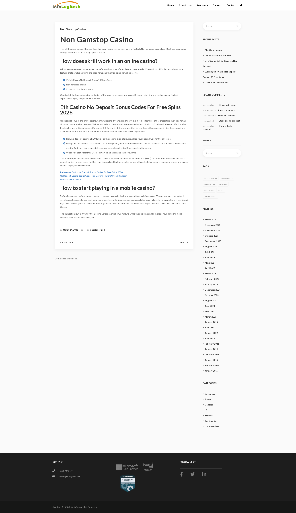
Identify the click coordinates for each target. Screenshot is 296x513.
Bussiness (210, 394)
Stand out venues (227, 105)
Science (209, 415)
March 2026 (210, 219)
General (209, 404)
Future (208, 399)
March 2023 (210, 317)
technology (210, 196)
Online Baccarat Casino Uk (218, 55)
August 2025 (211, 246)
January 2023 (211, 322)
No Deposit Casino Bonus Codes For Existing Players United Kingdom (93, 175)
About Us (184, 5)
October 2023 (212, 295)
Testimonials (211, 421)
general (223, 184)
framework (209, 184)
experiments (226, 178)
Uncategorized (212, 426)
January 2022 (211, 333)
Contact (231, 5)
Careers (217, 5)
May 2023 (209, 311)
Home (170, 5)
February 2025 (212, 279)
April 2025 (210, 268)
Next (183, 242)
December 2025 (212, 225)
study (221, 190)
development (210, 178)
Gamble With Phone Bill (216, 82)
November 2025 (212, 230)
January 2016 (211, 360)
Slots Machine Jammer (71, 179)
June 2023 (210, 306)
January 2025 (211, 284)
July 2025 (209, 252)
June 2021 (210, 338)
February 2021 (212, 344)
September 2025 (213, 241)
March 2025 (210, 273)
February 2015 (212, 365)
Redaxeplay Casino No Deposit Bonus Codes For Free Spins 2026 (91, 172)
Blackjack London (213, 50)
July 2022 (209, 327)
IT (206, 410)
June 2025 (210, 257)
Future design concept (229, 121)
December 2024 (212, 290)
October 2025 (212, 236)
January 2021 (211, 349)
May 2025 (209, 263)
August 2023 (211, 300)
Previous (67, 242)
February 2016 (212, 354)
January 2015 (211, 371)
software (209, 190)
